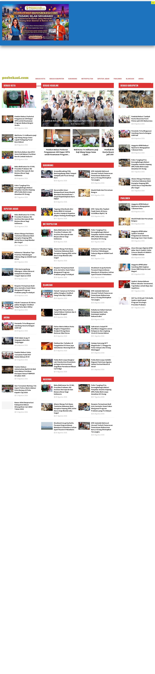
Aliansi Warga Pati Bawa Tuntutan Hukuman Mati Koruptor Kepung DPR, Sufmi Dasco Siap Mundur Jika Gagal (65, 253)
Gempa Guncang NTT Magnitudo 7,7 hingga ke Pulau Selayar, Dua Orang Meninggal (101, 346)
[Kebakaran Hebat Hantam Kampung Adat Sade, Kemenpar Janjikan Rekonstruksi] (84, 312)
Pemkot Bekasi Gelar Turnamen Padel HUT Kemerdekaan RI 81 (23, 354)
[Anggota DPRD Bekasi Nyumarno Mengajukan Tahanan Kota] (124, 148)
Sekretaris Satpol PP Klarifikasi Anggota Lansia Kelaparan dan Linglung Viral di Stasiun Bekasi (101, 330)
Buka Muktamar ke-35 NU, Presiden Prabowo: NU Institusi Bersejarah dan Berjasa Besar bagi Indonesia (64, 234)
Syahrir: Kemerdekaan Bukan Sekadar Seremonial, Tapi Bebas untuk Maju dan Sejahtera (142, 284)
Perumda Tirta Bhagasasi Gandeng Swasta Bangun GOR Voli (86, 152)
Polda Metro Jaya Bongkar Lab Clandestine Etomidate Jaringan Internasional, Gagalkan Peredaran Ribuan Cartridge (65, 364)
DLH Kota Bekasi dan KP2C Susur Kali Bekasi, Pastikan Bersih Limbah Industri (77, 121)
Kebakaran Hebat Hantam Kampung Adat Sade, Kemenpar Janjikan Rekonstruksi (101, 313)
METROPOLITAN (87, 79)
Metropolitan (50, 224)
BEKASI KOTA (40, 79)
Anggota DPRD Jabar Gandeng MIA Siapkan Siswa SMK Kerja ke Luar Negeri (141, 268)
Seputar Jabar (11, 208)
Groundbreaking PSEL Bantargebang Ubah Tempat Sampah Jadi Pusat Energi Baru (65, 174)
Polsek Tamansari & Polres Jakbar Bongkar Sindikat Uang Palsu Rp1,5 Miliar (64, 293)
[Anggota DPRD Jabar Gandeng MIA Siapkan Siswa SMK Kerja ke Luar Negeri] (124, 267)
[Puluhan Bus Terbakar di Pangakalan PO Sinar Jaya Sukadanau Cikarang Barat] (47, 346)
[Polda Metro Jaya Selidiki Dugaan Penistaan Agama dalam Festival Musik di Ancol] (84, 363)
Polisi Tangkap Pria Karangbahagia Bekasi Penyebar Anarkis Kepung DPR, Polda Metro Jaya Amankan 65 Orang (101, 234)
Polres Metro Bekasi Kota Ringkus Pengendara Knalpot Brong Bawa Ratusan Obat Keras (64, 330)
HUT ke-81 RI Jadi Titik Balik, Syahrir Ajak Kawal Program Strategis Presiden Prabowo (142, 301)
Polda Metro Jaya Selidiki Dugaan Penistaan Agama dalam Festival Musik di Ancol (101, 363)
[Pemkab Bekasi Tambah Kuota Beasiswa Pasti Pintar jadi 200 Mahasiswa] (124, 119)
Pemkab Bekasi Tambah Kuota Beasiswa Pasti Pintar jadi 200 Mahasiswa (141, 118)
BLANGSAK (130, 79)
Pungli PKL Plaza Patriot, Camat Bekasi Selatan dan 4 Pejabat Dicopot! (65, 312)
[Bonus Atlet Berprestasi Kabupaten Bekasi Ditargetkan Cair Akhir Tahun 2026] (7, 405)
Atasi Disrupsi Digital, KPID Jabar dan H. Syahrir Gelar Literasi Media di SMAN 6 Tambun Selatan (141, 251)
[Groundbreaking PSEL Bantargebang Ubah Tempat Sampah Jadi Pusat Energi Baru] (47, 174)
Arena (7, 317)
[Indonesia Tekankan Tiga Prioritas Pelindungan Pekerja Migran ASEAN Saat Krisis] (84, 251)
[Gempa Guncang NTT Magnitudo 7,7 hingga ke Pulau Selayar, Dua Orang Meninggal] (84, 346)
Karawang (48, 165)
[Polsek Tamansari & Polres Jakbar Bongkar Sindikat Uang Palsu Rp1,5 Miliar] (47, 294)
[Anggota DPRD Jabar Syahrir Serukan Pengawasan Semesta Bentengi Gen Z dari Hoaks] (124, 234)
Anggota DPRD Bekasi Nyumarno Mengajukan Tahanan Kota (140, 147)
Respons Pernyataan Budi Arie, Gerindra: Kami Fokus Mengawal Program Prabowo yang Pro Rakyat (64, 271)
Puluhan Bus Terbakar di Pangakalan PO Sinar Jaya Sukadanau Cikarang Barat (64, 345)
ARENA (140, 79)
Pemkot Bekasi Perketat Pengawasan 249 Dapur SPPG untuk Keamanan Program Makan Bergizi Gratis (24, 121)
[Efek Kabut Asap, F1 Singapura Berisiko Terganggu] (7, 341)
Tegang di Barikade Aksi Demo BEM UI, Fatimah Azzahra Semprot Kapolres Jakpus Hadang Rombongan (64, 212)
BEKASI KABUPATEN (57, 79)
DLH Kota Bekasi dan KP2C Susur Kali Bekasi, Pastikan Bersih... (57, 152)
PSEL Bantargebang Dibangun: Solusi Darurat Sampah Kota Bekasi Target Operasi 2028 (24, 272)
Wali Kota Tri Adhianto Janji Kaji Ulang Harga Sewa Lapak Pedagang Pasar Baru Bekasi (25, 138)
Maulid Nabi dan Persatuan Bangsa (102, 191)
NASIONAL (39, 86)
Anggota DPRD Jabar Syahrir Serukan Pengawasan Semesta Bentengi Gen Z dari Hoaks (141, 234)
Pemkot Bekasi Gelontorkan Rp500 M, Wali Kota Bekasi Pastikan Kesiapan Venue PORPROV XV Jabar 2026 (25, 371)
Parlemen (125, 198)
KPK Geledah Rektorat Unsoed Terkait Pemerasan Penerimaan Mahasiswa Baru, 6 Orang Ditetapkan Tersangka (102, 175)
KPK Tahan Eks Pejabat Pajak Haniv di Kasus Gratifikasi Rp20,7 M (100, 211)
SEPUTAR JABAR (103, 79)
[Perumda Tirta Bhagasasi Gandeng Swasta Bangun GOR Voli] (86, 138)
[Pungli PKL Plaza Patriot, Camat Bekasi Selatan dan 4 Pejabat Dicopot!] (47, 312)
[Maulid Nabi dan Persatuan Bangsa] (84, 193)
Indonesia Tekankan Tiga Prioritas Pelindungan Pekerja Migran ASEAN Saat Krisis (102, 252)
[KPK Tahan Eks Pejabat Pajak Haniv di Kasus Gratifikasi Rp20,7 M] (84, 212)
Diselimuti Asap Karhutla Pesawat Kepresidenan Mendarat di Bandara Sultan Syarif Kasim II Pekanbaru (102, 271)
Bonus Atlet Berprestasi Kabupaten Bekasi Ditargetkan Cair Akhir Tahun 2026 (24, 406)
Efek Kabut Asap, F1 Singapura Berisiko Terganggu (22, 340)
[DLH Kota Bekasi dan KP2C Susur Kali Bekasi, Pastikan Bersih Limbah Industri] (77, 108)
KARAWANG (72, 79)
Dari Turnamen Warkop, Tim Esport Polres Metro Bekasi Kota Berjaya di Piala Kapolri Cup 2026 (25, 389)
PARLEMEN (118, 79)
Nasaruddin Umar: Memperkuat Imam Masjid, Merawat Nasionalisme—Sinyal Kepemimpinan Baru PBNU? (64, 194)
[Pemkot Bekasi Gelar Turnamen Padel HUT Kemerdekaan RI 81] (7, 355)
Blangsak (48, 285)
